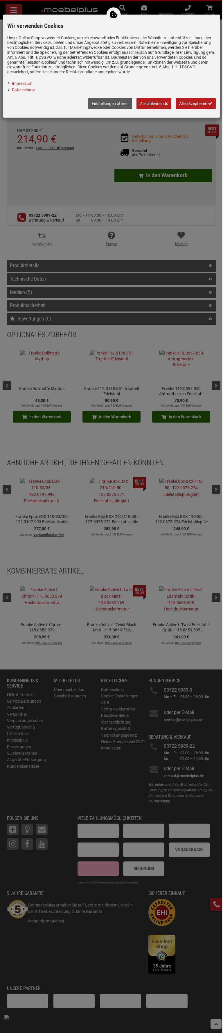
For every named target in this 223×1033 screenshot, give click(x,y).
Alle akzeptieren (193, 103)
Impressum (22, 83)
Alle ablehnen (152, 103)
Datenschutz (23, 90)
